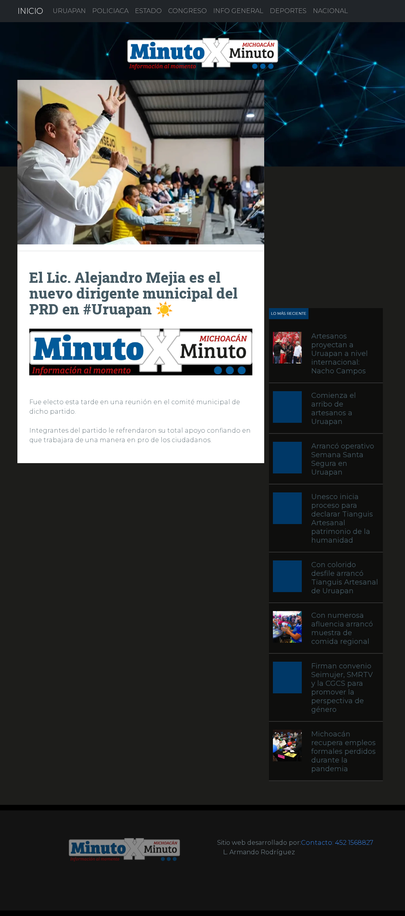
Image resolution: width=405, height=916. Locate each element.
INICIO (30, 11)
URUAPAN (69, 11)
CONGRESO (187, 11)
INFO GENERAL (238, 11)
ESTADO (148, 11)
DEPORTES (288, 11)
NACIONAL (330, 11)
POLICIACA (110, 11)
